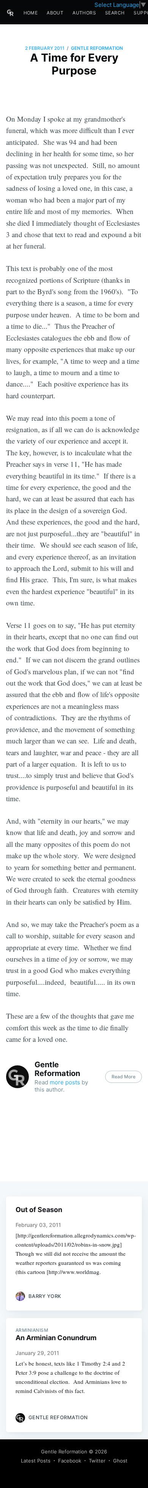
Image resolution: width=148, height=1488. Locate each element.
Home (31, 13)
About (55, 13)
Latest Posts (35, 1461)
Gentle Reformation (97, 48)
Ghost (120, 1461)
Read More (123, 1076)
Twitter (97, 1461)
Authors (84, 13)
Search (114, 13)
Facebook (69, 1461)
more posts (65, 1082)
